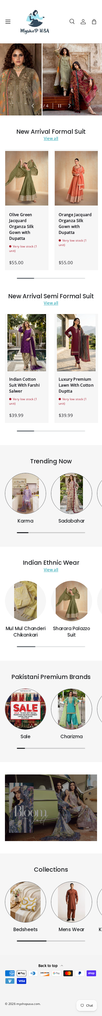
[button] (94, 21)
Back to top (48, 965)
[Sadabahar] (71, 493)
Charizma (71, 736)
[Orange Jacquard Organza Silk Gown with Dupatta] (76, 178)
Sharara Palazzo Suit (71, 631)
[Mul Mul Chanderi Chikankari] (25, 601)
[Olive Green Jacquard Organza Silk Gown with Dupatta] (26, 178)
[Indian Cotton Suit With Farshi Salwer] (26, 342)
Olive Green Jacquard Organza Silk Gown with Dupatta (21, 226)
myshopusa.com (28, 1004)
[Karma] (25, 493)
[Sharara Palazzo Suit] (71, 601)
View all (51, 138)
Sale (25, 736)
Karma (25, 521)
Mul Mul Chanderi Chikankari (26, 631)
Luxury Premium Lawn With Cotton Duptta (76, 385)
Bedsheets (25, 929)
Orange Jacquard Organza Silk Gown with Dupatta (75, 223)
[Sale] (25, 709)
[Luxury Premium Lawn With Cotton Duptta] (76, 342)
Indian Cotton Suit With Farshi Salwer (24, 385)
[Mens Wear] (71, 902)
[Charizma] (71, 709)
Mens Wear (71, 929)
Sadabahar (71, 521)
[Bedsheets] (25, 902)
